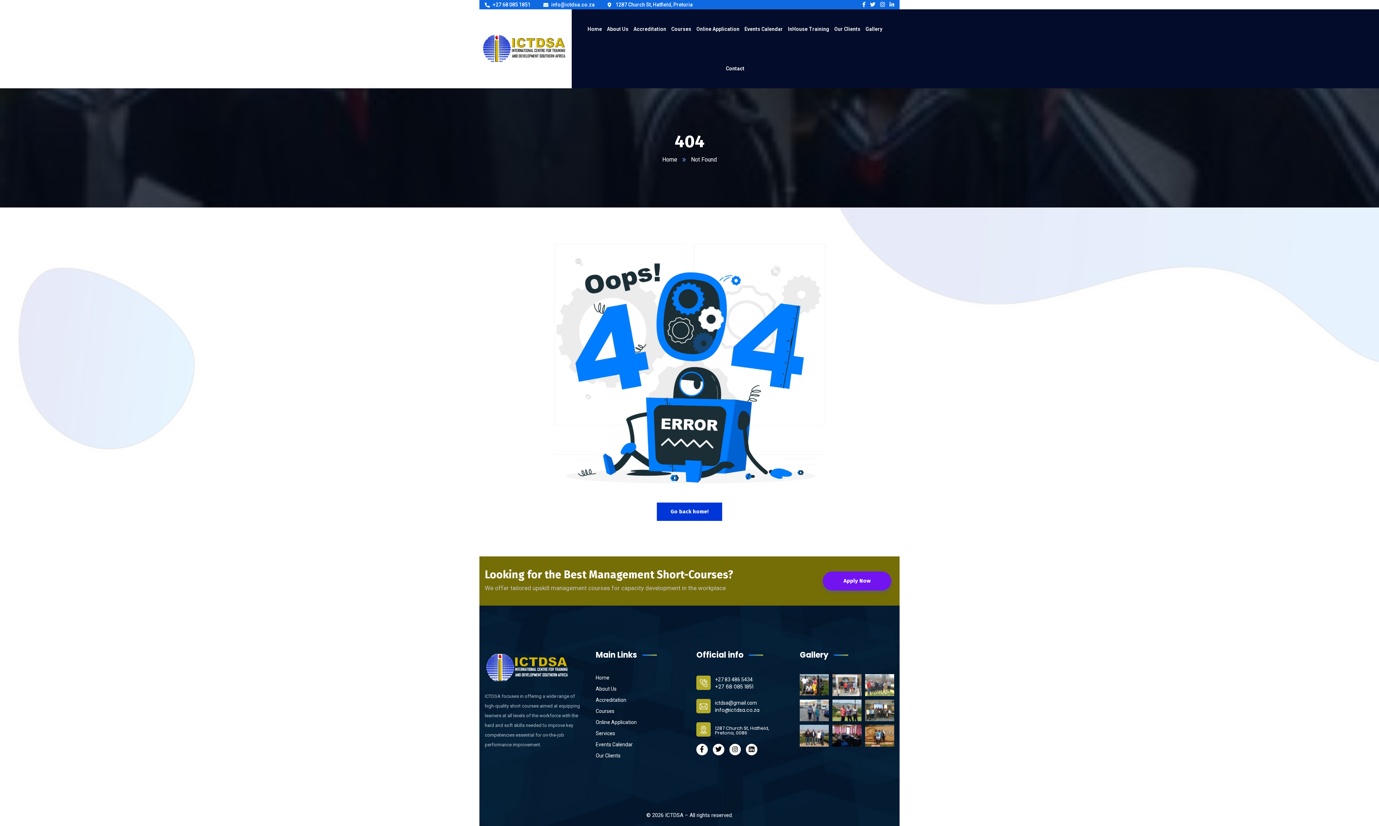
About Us (606, 689)
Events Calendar (614, 744)
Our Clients (608, 756)
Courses (605, 711)
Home (669, 159)
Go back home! (689, 511)
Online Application (616, 722)
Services (605, 733)
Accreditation (611, 700)
